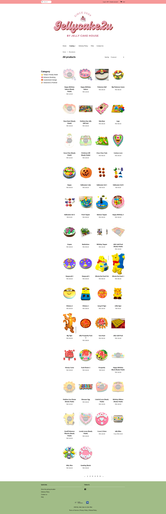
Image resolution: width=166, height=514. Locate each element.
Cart (124, 2)
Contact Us (100, 46)
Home (64, 46)
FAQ (92, 46)
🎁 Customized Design (49, 80)
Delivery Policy (83, 46)
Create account (113, 2)
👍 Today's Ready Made (49, 75)
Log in (104, 2)
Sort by (107, 57)
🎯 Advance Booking (48, 77)
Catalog (72, 46)
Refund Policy (93, 510)
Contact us (44, 494)
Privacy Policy (84, 510)
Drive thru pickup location (48, 489)
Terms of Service (74, 510)
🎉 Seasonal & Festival (49, 82)
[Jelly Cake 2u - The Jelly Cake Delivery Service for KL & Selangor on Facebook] (85, 489)
